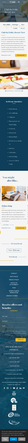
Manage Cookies (12, 296)
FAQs (14, 288)
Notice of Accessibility (14, 283)
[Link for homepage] (12, 2)
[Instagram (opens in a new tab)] (7, 388)
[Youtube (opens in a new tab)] (14, 388)
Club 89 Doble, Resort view (11, 11)
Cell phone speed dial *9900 (14, 374)
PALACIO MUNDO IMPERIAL (14, 348)
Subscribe (21, 340)
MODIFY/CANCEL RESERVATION (14, 291)
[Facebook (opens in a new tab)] (4, 388)
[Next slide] (18, 91)
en (3, 2)
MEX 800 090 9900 (14, 358)
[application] (14, 436)
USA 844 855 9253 (14, 362)
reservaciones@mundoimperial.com (14, 353)
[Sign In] (19, 2)
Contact (14, 273)
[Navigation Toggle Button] (24, 2)
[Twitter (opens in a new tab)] (11, 388)
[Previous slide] (9, 91)
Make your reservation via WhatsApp (14, 378)
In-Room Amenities (14, 102)
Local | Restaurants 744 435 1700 (14, 370)
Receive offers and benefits (12, 307)
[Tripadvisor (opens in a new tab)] (24, 388)
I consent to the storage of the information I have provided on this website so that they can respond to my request (15, 333)
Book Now (20, 55)
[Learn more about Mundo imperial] (14, 425)
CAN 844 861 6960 (14, 366)
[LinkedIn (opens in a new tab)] (20, 388)
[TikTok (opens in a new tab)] (17, 388)
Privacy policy (14, 280)
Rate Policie (14, 276)
